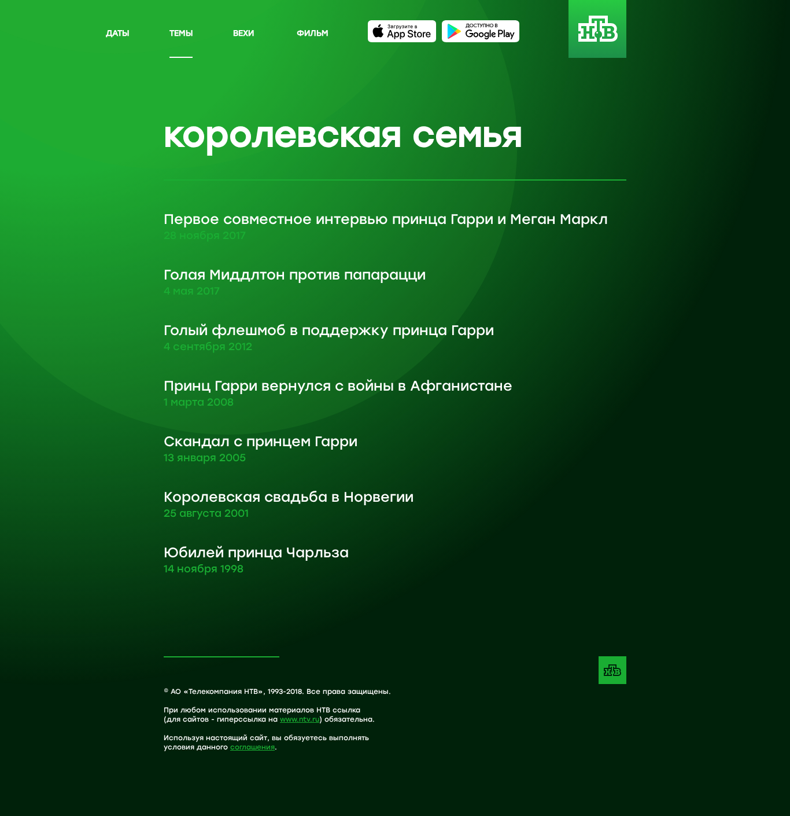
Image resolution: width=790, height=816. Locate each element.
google (480, 31)
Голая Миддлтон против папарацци (295, 281)
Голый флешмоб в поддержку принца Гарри (329, 337)
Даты (117, 32)
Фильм (312, 32)
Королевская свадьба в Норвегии (289, 503)
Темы (181, 32)
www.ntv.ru (299, 718)
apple (402, 31)
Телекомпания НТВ (612, 670)
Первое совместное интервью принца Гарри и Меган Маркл (386, 225)
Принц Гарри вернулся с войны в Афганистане (338, 392)
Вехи (243, 32)
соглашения (252, 746)
